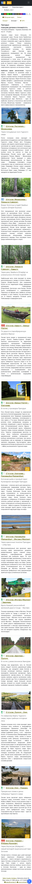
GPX (23, 21)
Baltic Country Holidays (10, 878)
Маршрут (5, 7)
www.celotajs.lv (23, 882)
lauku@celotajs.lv (11, 882)
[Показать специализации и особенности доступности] (16, 14)
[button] (18, 7)
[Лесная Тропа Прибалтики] (9, 3)
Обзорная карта (9, 17)
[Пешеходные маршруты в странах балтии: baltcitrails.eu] (4, 3)
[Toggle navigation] (28, 2)
